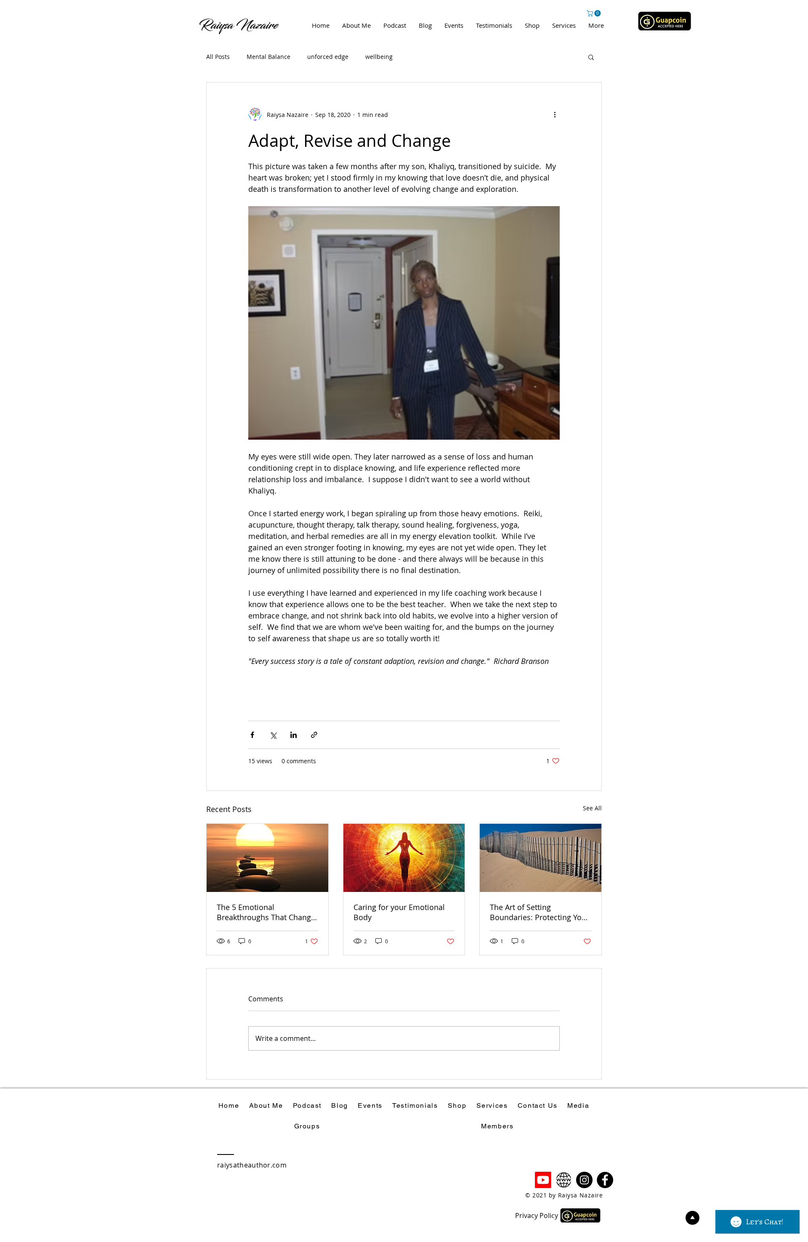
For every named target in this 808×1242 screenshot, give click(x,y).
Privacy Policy (536, 1215)
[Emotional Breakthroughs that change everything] (267, 858)
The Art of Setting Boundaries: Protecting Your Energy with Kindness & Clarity (539, 912)
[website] (564, 1180)
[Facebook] (605, 1180)
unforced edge (327, 57)
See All (592, 808)
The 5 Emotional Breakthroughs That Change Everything (266, 912)
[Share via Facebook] (252, 735)
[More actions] (555, 114)
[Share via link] (314, 735)
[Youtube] (543, 1180)
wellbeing (379, 57)
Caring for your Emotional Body (399, 912)
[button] (594, 13)
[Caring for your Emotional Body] (404, 858)
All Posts (218, 57)
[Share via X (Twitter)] (273, 735)
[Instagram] (584, 1180)
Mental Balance (268, 57)
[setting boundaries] (540, 858)
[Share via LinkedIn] (294, 735)
